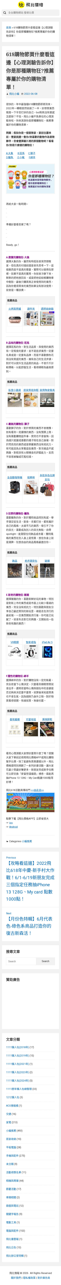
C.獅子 (31, 153)
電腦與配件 (12, 1230)
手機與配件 (12, 1155)
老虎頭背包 (31, 560)
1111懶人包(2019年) (17, 1055)
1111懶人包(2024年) (17, 1080)
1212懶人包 (12, 1097)
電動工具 (11, 1222)
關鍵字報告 (12, 1214)
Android (13, 826)
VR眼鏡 (15, 642)
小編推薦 (27, 841)
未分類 (10, 1164)
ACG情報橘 (12, 1105)
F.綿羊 (32, 157)
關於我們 (16, 1277)
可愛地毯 (31, 719)
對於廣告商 (44, 1277)
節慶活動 (11, 1189)
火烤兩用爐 (14, 308)
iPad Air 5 (47, 642)
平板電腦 (11, 1147)
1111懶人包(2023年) (17, 1072)
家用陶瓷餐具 (47, 390)
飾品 (14, 560)
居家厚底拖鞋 (30, 390)
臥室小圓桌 (14, 390)
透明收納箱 (47, 308)
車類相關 (11, 1197)
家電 (8, 1122)
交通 (8, 1114)
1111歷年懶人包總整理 (19, 1089)
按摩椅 (31, 477)
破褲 (47, 560)
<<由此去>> (37, 790)
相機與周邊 (12, 1180)
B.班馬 (21, 153)
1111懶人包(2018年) (17, 1047)
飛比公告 (11, 1247)
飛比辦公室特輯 (15, 1255)
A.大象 (9, 153)
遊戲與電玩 (12, 1205)
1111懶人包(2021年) (17, 1063)
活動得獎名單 (13, 1172)
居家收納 (11, 1139)
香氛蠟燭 (15, 719)
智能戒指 (31, 642)
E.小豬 (21, 157)
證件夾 (31, 308)
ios (11, 822)
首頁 (8, 27)
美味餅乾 (47, 719)
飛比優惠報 (12, 1239)
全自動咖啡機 (14, 477)
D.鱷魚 (10, 157)
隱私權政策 (29, 1277)
